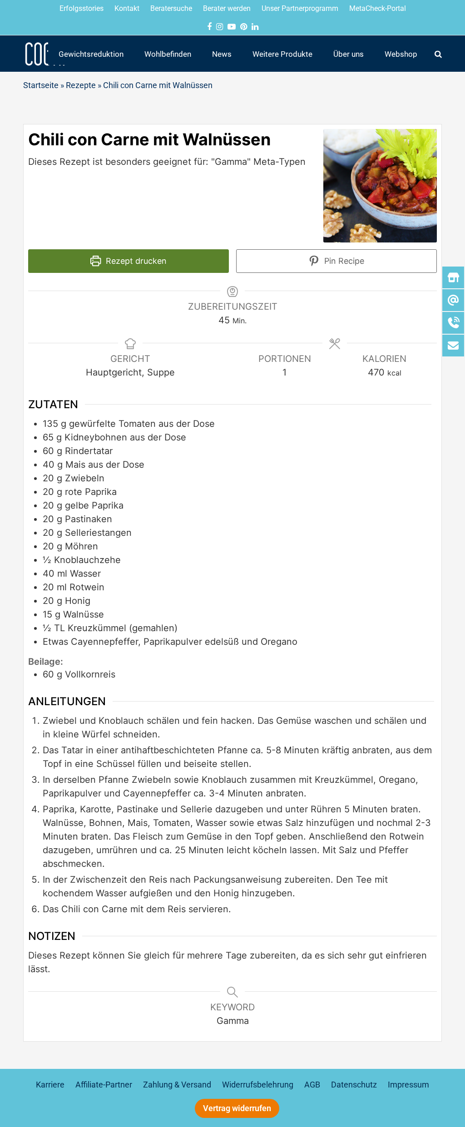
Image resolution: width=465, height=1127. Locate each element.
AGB (312, 1085)
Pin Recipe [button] (343, 261)
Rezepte (81, 85)
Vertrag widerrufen (237, 1108)
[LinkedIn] (255, 26)
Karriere (50, 1085)
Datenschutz (354, 1085)
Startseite (41, 85)
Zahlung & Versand (177, 1085)
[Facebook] (209, 26)
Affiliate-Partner (103, 1085)
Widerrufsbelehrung (257, 1085)
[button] (438, 53)
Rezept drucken (135, 261)
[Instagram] (219, 26)
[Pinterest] (243, 26)
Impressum (408, 1085)
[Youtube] (232, 26)
